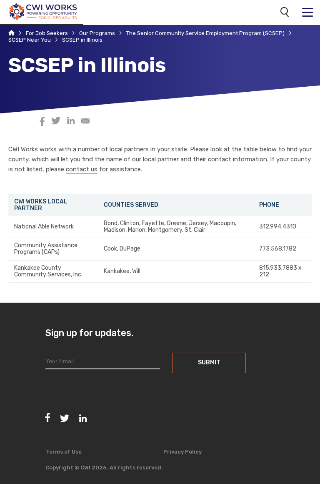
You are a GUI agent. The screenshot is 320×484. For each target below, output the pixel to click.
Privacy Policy (182, 452)
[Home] (11, 33)
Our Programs (97, 33)
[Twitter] (64, 418)
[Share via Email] (85, 122)
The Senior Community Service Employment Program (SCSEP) (205, 33)
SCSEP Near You (29, 40)
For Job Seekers (47, 33)
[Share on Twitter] (55, 122)
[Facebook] (47, 418)
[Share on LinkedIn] (71, 122)
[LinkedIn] (83, 418)
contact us (82, 169)
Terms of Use (64, 452)
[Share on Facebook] (42, 122)
